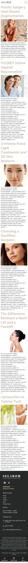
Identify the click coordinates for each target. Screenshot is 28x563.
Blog (4, 502)
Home (4, 495)
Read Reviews (4, 560)
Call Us (23, 560)
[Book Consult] (14, 558)
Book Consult (14, 560)
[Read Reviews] (5, 558)
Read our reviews (8, 488)
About (4, 497)
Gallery (5, 499)
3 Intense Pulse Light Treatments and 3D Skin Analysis (13, 152)
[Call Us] (23, 558)
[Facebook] (5, 483)
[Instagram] (9, 483)
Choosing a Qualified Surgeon (10, 235)
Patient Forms (7, 504)
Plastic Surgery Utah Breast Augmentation (13, 11)
